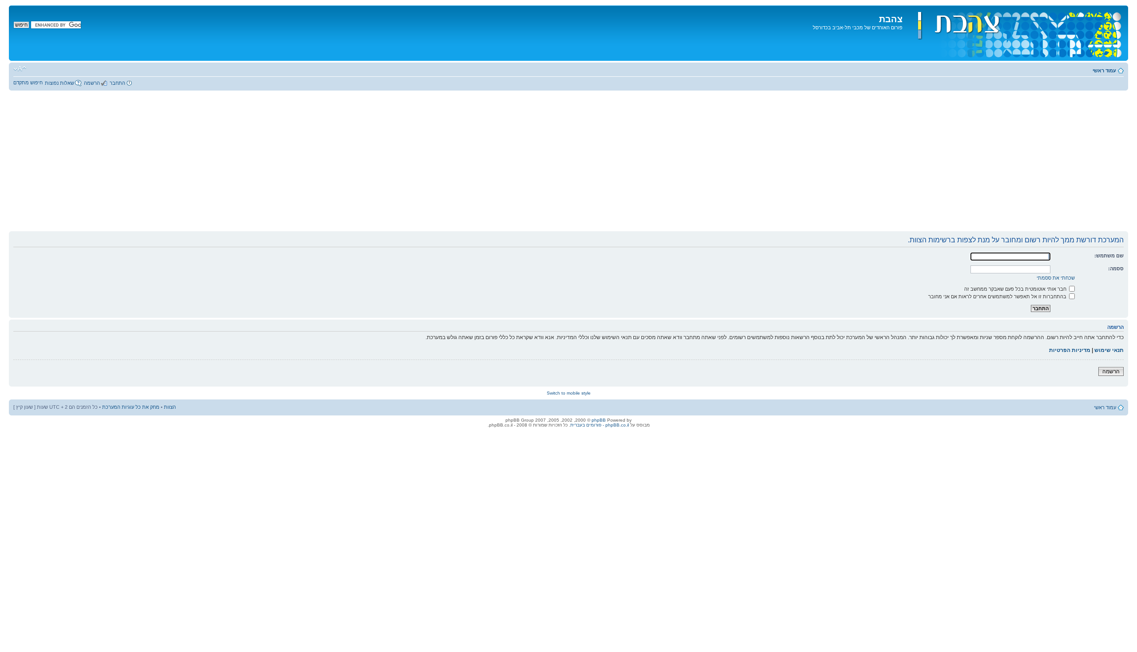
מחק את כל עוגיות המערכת (130, 407)
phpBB (599, 420)
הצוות (170, 407)
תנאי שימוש (1109, 350)
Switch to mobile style (569, 393)
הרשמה (92, 83)
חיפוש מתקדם (28, 82)
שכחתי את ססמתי (1056, 278)
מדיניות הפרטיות (1069, 350)
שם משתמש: (1109, 255)
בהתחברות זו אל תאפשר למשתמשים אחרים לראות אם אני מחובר (998, 296)
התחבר (117, 83)
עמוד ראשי (1104, 70)
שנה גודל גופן (19, 69)
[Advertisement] (568, 164)
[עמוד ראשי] (1014, 33)
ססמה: (1116, 268)
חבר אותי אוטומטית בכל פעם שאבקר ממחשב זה (1016, 289)
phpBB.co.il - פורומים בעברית (599, 425)
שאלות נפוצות (59, 83)
